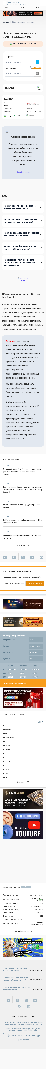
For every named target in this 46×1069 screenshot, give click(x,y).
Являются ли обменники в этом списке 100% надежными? (20, 248)
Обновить (21, 782)
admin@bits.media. (30, 1030)
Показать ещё (24, 279)
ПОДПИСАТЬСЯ (35, 583)
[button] (37, 62)
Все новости (23, 546)
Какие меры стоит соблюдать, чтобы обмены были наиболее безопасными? (19, 263)
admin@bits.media (36, 970)
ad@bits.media (38, 989)
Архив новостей (23, 1040)
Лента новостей (11, 459)
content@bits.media (36, 980)
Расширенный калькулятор (14, 683)
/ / (17, 116)
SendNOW (8, 99)
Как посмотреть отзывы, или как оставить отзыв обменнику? (20, 221)
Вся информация (21, 931)
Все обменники (23, 172)
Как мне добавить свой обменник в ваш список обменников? (21, 234)
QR (39, 1036)
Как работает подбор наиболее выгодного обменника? (20, 207)
